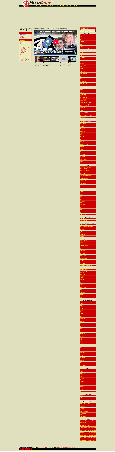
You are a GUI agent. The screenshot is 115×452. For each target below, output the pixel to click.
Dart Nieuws (82, 129)
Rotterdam (82, 388)
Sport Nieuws (83, 121)
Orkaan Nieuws (83, 253)
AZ (80, 61)
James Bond (82, 276)
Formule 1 (82, 48)
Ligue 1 (81, 112)
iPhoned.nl (22, 37)
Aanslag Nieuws (83, 240)
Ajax (81, 36)
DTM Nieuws (82, 131)
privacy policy (75, 447)
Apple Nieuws (83, 218)
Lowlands (82, 279)
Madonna (82, 281)
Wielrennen (23, 48)
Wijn (81, 262)
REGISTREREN (60, 5)
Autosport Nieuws (83, 124)
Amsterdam (82, 373)
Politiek (81, 46)
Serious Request (83, 289)
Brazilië (81, 308)
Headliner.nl (45, 447)
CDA (81, 196)
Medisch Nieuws (83, 248)
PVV (81, 207)
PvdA (81, 206)
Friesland (82, 350)
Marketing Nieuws (84, 247)
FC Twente (82, 66)
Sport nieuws (23, 45)
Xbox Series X (83, 180)
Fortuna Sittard (83, 71)
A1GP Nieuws (83, 123)
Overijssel (82, 360)
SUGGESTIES (68, 5)
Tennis (81, 151)
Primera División (83, 104)
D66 (81, 199)
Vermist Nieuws (83, 409)
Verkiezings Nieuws (84, 214)
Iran (81, 41)
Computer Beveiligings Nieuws (86, 226)
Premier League (83, 102)
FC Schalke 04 (83, 95)
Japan (81, 330)
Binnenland (22, 43)
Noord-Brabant (83, 357)
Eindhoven (82, 379)
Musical (81, 284)
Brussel (81, 395)
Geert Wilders (83, 263)
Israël (81, 326)
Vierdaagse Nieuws (84, 411)
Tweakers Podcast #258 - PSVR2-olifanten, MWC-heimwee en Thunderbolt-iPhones (47, 63)
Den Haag (82, 378)
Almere (81, 371)
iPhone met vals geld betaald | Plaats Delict (63, 63)
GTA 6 (81, 44)
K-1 (80, 143)
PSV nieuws (23, 51)
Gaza (81, 316)
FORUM (75, 5)
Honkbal (82, 139)
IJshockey (82, 141)
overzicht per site (23, 34)
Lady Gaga (82, 277)
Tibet (81, 341)
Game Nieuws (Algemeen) (85, 167)
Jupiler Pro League (84, 115)
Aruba (81, 306)
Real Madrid (82, 107)
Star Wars (82, 294)
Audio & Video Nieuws (84, 403)
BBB (81, 194)
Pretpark (82, 408)
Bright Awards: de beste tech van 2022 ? (71, 63)
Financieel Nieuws (84, 245)
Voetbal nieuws (24, 46)
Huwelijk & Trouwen (84, 257)
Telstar (81, 85)
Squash (81, 149)
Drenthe (81, 347)
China (81, 310)
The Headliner (83, 416)
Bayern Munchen (83, 90)
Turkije (81, 343)
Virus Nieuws (83, 234)
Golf (81, 134)
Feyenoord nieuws (25, 50)
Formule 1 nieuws (25, 47)
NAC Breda (82, 78)
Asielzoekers (82, 242)
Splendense (59, 447)
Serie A (81, 109)
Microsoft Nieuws (83, 220)
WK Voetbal (82, 156)
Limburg (81, 355)
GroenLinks (82, 201)
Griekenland (82, 318)
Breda (81, 376)
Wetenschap (23, 53)
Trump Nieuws (83, 405)
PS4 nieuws (23, 58)
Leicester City (83, 110)
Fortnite (81, 187)
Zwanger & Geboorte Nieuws (86, 265)
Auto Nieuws (82, 243)
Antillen (81, 305)
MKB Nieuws (82, 250)
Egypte (81, 313)
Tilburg (81, 389)
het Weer (82, 260)
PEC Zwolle (82, 80)
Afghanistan (82, 301)
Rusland (82, 336)
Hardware (82, 229)
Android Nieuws (83, 224)
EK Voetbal (82, 154)
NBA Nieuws (82, 128)
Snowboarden (83, 148)
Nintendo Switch (83, 168)
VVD (81, 212)
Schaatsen (82, 146)
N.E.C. (81, 76)
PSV (81, 38)
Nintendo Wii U (83, 172)
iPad (81, 231)
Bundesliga (82, 92)
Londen (81, 397)
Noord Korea (82, 333)
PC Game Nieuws (84, 173)
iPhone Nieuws (83, 232)
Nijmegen (82, 386)
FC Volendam (83, 70)
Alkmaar (81, 369)
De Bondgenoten (83, 269)
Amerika (81, 303)
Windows (82, 236)
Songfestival (82, 292)
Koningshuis (82, 406)
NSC (81, 202)
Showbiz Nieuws (83, 291)
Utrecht (81, 362)
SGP (81, 209)
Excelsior (82, 63)
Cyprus (81, 311)
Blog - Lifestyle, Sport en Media (86, 420)
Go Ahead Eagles (83, 73)
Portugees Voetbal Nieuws (85, 105)
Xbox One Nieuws (84, 178)
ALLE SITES (46, 5)
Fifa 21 (81, 185)
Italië (81, 328)
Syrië (81, 339)
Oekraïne (82, 43)
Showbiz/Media (23, 54)
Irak (81, 323)
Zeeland (81, 364)
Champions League (84, 117)
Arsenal (81, 89)
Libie (81, 331)
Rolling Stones (83, 287)
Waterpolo (82, 161)
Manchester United (84, 99)
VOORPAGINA (38, 5)
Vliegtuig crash (83, 413)
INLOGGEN (52, 5)
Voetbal (81, 39)
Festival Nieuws (83, 271)
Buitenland (22, 42)
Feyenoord (82, 34)
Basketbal (82, 126)
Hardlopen (82, 136)
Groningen (82, 354)
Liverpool (82, 114)
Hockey (81, 138)
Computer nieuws (24, 56)
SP (80, 211)
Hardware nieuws (24, 60)
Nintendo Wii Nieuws (84, 170)
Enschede (82, 381)
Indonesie (82, 321)
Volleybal (82, 157)
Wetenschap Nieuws (84, 414)
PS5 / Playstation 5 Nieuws (85, 177)
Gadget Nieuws (83, 228)
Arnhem (81, 374)
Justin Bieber (83, 274)
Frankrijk (82, 315)
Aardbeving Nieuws (84, 255)
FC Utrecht (82, 68)
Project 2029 (82, 204)
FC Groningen (83, 65)
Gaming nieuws (23, 57)
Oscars (81, 286)
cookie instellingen (67, 447)
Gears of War (83, 183)
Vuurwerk (82, 297)
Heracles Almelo (83, 75)
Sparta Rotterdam (83, 83)
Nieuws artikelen (83, 422)
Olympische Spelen (84, 144)
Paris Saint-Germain (84, 100)
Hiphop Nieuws (83, 272)
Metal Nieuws (83, 282)
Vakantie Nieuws (83, 258)
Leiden (81, 384)
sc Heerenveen (83, 81)
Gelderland (82, 352)
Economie (22, 52)
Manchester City (83, 97)
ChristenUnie (83, 197)
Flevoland (82, 349)
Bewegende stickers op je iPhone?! (38, 63)
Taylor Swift (82, 296)
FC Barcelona (83, 94)
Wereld (21, 41)
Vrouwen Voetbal (83, 159)
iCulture (21, 36)
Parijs (81, 399)
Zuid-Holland (83, 365)
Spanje (81, 338)
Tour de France (83, 153)
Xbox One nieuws (25, 59)
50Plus (81, 192)
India (81, 320)
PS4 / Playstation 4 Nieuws (85, 175)
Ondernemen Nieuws (84, 252)
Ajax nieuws (23, 49)
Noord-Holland (83, 359)
